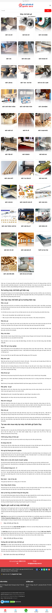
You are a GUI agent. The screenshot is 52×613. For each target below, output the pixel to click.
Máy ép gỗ (3, 397)
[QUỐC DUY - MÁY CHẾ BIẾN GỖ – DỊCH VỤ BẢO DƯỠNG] (26, 5)
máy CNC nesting (23, 355)
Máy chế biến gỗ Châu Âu (11, 523)
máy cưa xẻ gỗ (39, 317)
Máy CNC (4, 346)
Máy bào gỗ (4, 321)
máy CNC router (15, 355)
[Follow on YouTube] (49, 569)
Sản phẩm (25, 16)
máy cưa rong (16, 317)
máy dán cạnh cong (11, 369)
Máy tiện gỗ (4, 410)
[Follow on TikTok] (39, 569)
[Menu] (50, 5)
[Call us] (44, 569)
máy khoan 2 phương (18, 378)
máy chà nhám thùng (21, 341)
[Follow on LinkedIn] (47, 569)
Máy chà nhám (5, 333)
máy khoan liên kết (18, 383)
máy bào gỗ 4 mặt (36, 328)
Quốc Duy (3, 430)
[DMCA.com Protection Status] (15, 601)
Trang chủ (19, 16)
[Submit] (48, 10)
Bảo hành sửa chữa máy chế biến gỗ (14, 554)
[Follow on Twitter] (42, 569)
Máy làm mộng (5, 400)
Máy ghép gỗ (4, 394)
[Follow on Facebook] (37, 569)
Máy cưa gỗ (4, 303)
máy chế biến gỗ (14, 286)
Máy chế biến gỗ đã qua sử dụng (13, 538)
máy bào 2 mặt (28, 328)
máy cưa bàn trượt (18, 315)
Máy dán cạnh (5, 358)
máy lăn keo (34, 419)
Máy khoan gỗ (5, 373)
